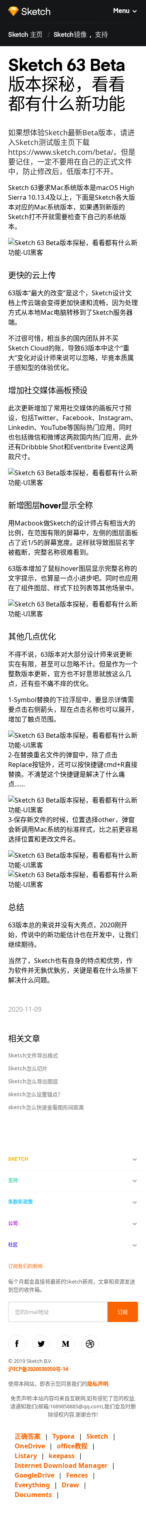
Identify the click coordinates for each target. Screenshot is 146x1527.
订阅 (123, 1312)
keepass (62, 1455)
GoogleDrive (34, 1475)
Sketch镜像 (70, 35)
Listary (26, 1455)
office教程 (72, 1446)
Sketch (97, 1436)
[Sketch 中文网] (30, 11)
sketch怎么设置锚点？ (35, 1094)
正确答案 (28, 1436)
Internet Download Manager (61, 1465)
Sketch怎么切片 (27, 1068)
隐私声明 (97, 1383)
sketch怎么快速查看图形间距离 (46, 1107)
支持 (101, 35)
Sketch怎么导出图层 (33, 1081)
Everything (32, 1484)
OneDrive (30, 1446)
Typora (63, 1436)
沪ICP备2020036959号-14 (38, 1369)
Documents (33, 1494)
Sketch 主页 (25, 35)
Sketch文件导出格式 (33, 1055)
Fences (77, 1475)
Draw (70, 1484)
